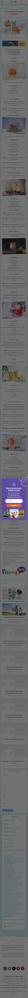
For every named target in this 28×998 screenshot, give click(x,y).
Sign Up (14, 505)
